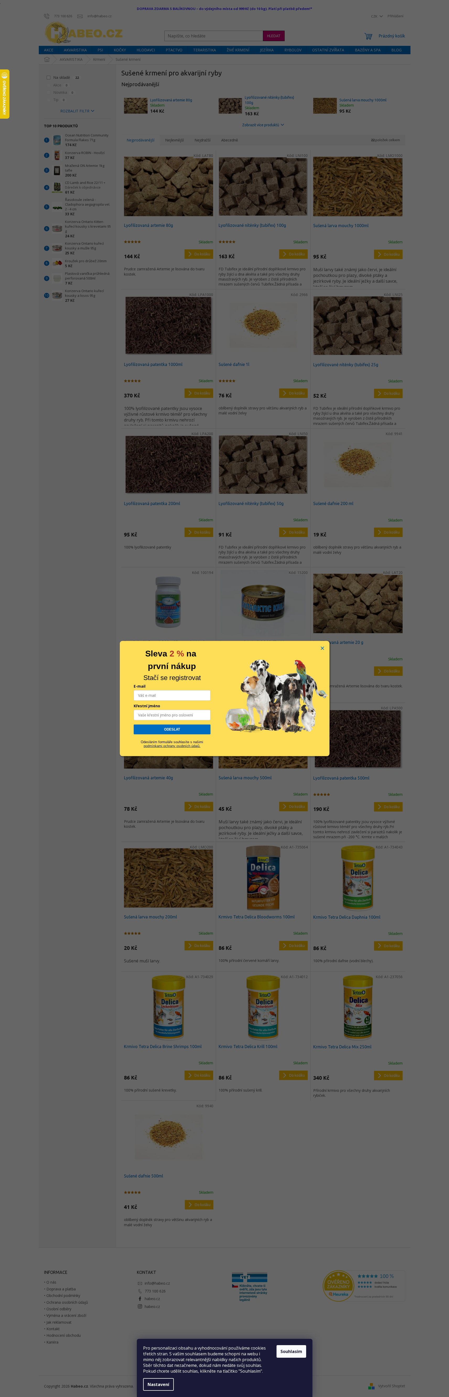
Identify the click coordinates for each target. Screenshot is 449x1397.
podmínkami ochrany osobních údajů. (172, 746)
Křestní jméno (147, 705)
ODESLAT (172, 729)
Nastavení (158, 1384)
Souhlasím (291, 1351)
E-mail (139, 686)
